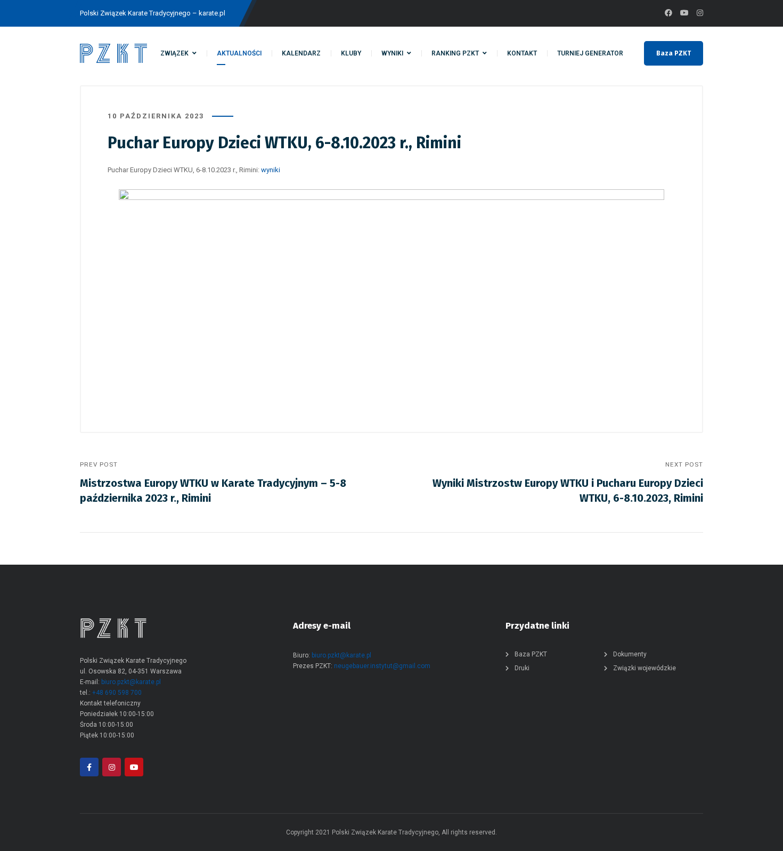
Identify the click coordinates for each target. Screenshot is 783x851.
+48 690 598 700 (117, 692)
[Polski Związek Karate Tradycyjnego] (113, 53)
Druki (522, 668)
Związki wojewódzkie (644, 668)
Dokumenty (630, 654)
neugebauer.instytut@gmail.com (382, 666)
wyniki (270, 170)
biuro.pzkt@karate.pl (131, 682)
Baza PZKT (673, 53)
